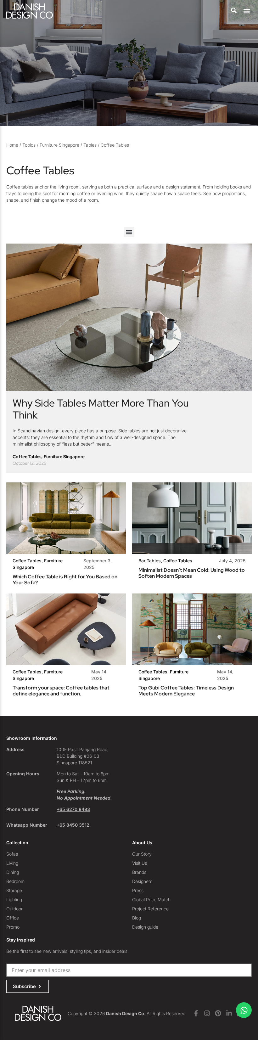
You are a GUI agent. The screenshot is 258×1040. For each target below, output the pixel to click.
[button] (246, 11)
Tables (90, 145)
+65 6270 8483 (73, 809)
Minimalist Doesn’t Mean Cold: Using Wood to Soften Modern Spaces (191, 573)
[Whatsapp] (244, 1010)
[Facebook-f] (196, 1013)
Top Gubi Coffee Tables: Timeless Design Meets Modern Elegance (186, 690)
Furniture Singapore (59, 145)
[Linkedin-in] (229, 1013)
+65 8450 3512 (73, 825)
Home (12, 145)
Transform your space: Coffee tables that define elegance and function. (61, 690)
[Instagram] (207, 1013)
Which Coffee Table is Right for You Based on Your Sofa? (65, 579)
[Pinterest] (218, 1013)
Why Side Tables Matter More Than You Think (101, 409)
